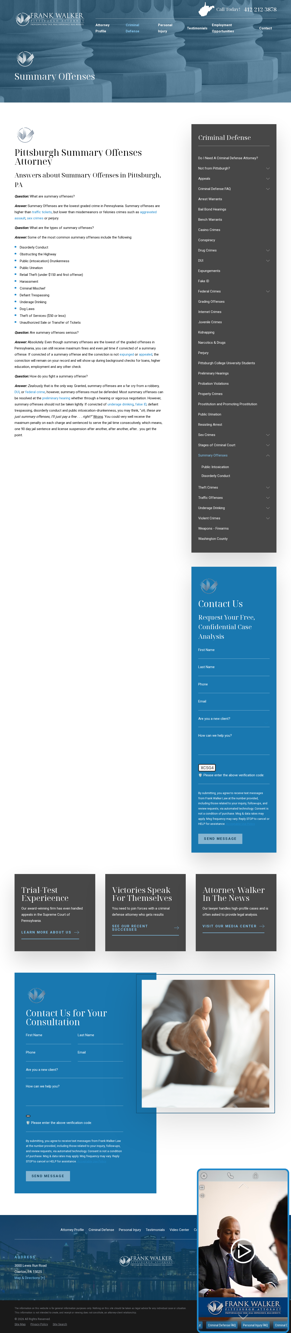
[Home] (49, 19)
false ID (140, 404)
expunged (127, 354)
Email (202, 701)
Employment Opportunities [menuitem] (223, 28)
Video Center (179, 1230)
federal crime (35, 392)
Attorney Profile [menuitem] (102, 28)
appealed (145, 354)
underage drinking (121, 404)
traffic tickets (42, 212)
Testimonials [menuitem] (197, 28)
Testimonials (155, 1230)
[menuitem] (234, 158)
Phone (203, 684)
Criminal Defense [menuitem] (132, 28)
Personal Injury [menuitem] (165, 28)
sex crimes (35, 218)
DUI (17, 392)
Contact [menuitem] (265, 28)
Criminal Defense (101, 1230)
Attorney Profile (72, 1230)
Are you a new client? (214, 718)
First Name (206, 650)
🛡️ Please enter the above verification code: (231, 775)
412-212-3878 (260, 9)
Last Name (206, 667)
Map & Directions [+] (30, 1278)
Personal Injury (130, 1230)
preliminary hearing (56, 398)
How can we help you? (215, 735)
